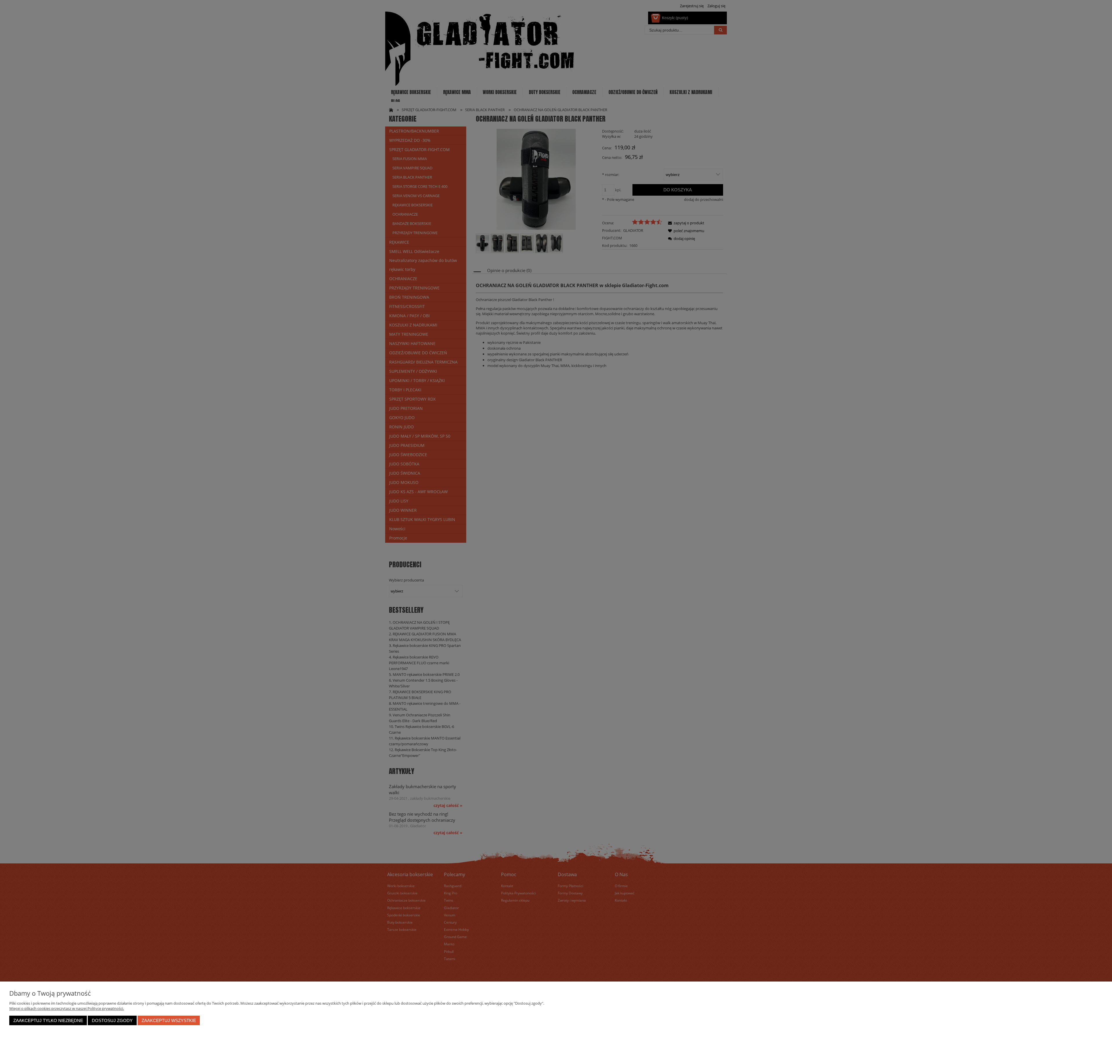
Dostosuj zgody (112, 1020)
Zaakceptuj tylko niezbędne (48, 1020)
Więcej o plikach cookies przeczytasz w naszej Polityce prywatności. (66, 1008)
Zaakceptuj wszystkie (169, 1020)
